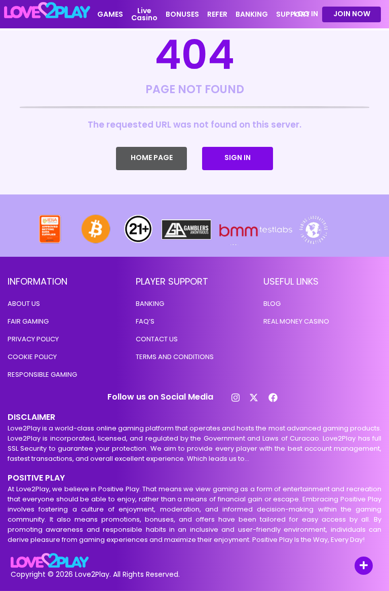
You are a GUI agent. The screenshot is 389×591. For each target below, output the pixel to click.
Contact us (157, 339)
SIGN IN (237, 157)
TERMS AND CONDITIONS (175, 357)
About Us (24, 303)
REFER (217, 14)
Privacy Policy (33, 339)
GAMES (110, 14)
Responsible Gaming (42, 374)
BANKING (252, 14)
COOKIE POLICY (32, 357)
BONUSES (182, 14)
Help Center (352, 566)
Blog (272, 303)
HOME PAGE (152, 157)
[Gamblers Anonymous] (187, 242)
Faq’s (145, 321)
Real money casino (296, 321)
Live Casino (144, 14)
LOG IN (306, 14)
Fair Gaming (28, 321)
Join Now (351, 14)
